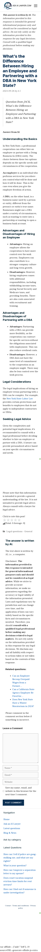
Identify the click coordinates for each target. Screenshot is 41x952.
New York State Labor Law (20, 398)
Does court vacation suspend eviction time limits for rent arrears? (18, 881)
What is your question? (15, 865)
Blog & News (9, 832)
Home (6, 819)
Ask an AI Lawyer (12, 823)
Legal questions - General (19, 531)
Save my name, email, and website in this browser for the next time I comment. (20, 791)
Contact (8, 906)
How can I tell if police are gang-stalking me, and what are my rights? (19, 858)
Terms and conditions (20, 906)
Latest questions (11, 828)
